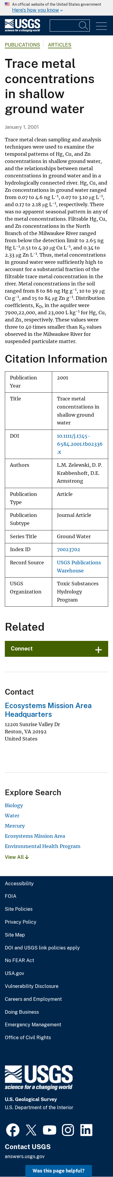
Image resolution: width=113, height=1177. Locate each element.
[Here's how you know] (56, 8)
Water (12, 816)
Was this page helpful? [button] (59, 1171)
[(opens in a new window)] (13, 1129)
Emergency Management (33, 1025)
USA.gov (14, 973)
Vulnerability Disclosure (31, 986)
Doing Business (22, 1012)
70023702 (68, 549)
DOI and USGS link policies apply (42, 948)
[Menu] (101, 26)
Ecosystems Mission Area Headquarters (48, 709)
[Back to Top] (91, 1155)
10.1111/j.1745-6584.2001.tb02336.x (80, 444)
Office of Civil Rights (28, 1037)
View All (15, 857)
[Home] (22, 30)
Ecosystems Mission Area (35, 836)
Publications (22, 45)
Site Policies (19, 909)
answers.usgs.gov (25, 1156)
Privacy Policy (20, 922)
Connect (22, 648)
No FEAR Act (19, 960)
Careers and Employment (33, 999)
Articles (59, 45)
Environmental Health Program (42, 846)
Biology (14, 805)
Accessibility (19, 883)
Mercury (15, 826)
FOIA (10, 896)
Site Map (15, 935)
